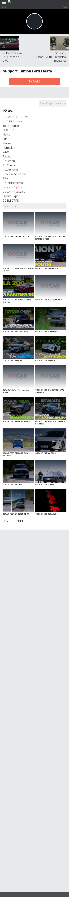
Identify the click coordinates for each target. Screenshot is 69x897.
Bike (5, 178)
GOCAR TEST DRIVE (16, 116)
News (6, 134)
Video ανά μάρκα (14, 187)
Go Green (9, 161)
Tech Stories (11, 125)
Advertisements (13, 183)
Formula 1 (9, 147)
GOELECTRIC (11, 200)
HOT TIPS (9, 130)
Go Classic (9, 165)
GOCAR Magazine (14, 191)
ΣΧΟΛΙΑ (34, 81)
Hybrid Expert (12, 196)
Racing (7, 156)
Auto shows (10, 169)
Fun (5, 139)
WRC (6, 152)
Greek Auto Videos (14, 174)
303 (20, 521)
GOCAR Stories (12, 121)
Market (7, 143)
